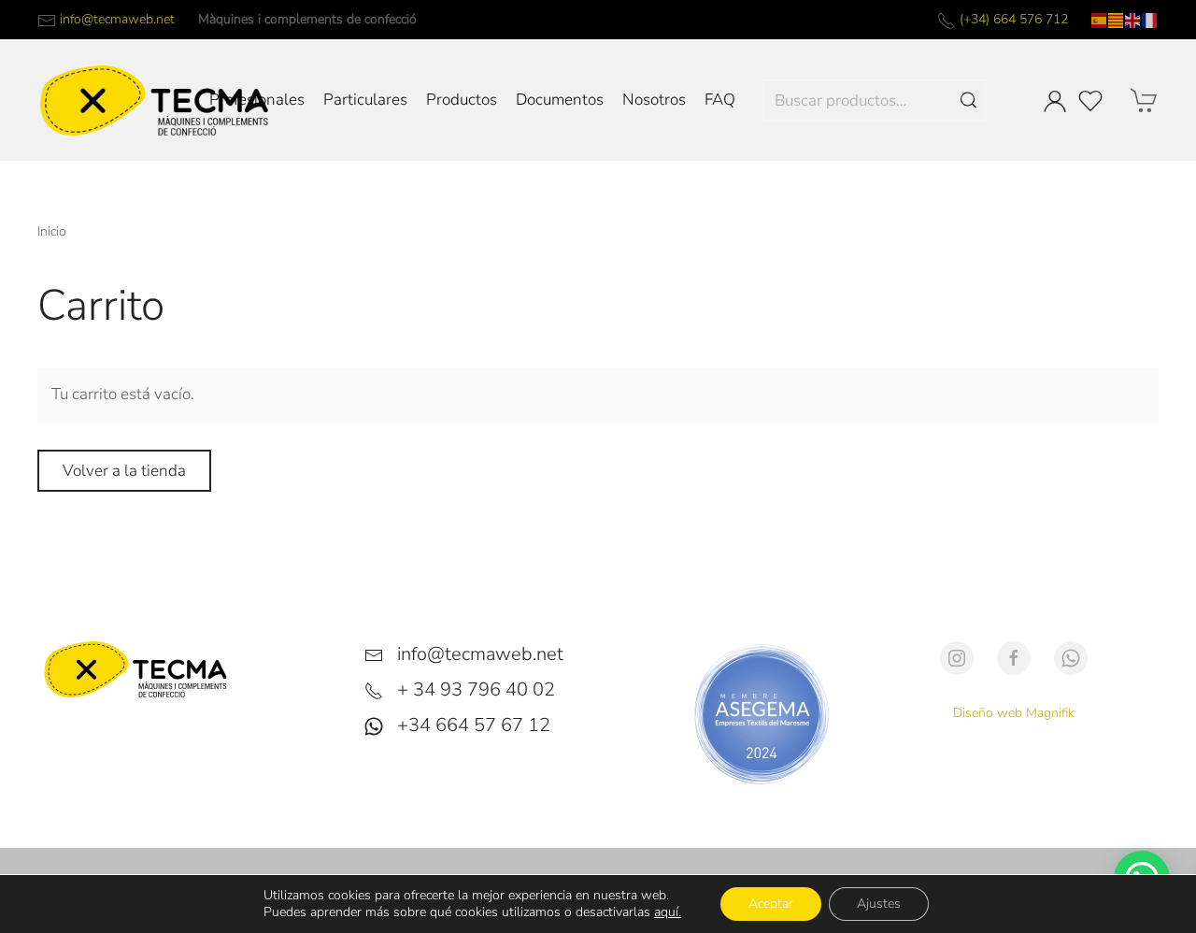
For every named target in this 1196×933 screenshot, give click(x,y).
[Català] (1116, 19)
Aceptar (770, 903)
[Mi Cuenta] (1055, 101)
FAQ (720, 99)
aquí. (667, 912)
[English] (1133, 19)
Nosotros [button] (654, 99)
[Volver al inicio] (154, 100)
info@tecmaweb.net (117, 19)
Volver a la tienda (124, 470)
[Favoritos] (1090, 101)
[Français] (1150, 19)
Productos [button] (461, 99)
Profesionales (257, 99)
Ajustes (879, 903)
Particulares (365, 99)
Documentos (560, 99)
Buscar (969, 100)
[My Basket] (1145, 100)
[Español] (1099, 19)
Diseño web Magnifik (1014, 713)
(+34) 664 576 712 (1014, 19)
